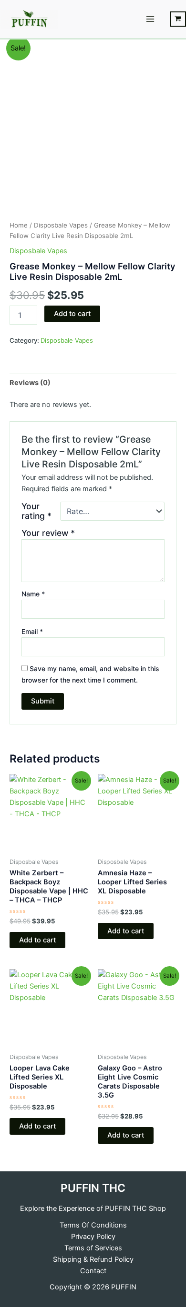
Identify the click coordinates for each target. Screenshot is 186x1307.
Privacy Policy (93, 1236)
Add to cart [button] (37, 940)
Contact (93, 1271)
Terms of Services (93, 1248)
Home (19, 225)
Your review (48, 533)
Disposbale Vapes (61, 225)
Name (33, 594)
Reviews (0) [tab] (30, 382)
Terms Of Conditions (93, 1225)
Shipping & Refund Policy (93, 1259)
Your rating (36, 511)
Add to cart (72, 313)
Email (32, 631)
